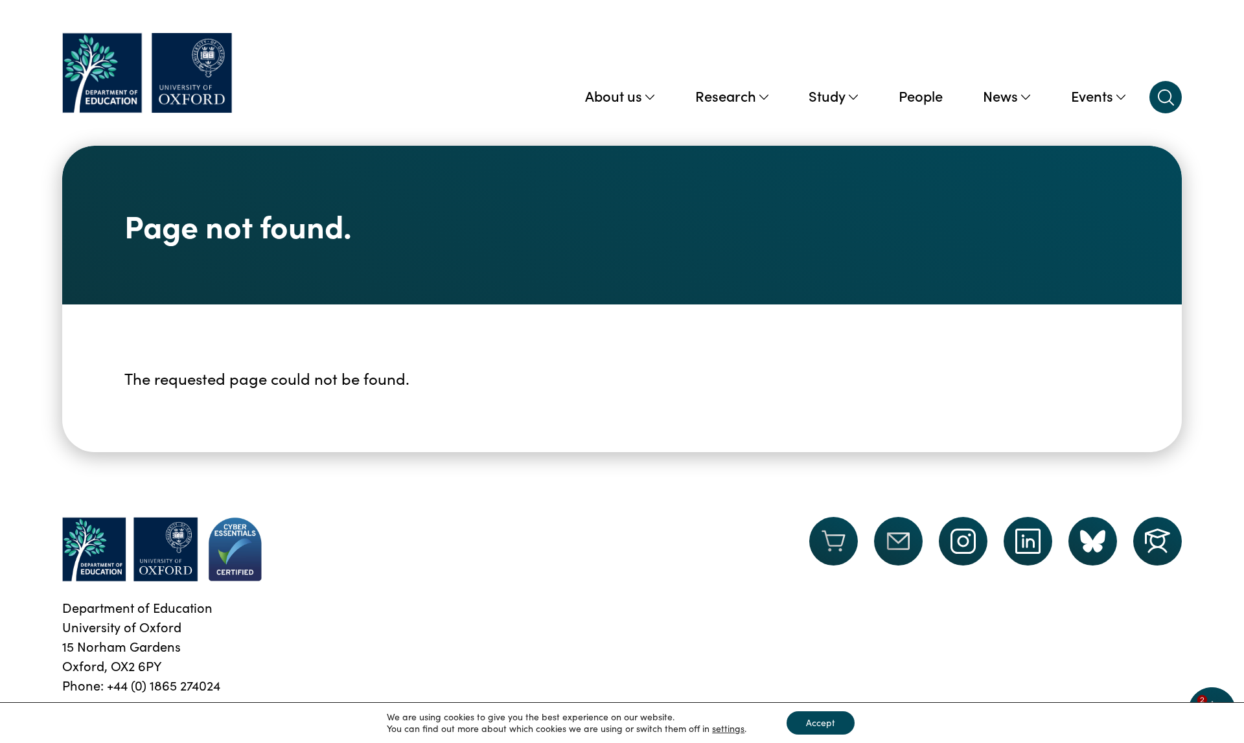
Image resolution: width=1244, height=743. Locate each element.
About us (613, 96)
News (1000, 96)
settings (728, 729)
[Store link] (833, 549)
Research (725, 96)
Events (1092, 96)
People (921, 96)
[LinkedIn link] (1028, 541)
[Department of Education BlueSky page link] (1092, 541)
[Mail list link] (898, 549)
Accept (820, 722)
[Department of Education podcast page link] (1157, 541)
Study (827, 96)
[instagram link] (963, 541)
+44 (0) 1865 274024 (163, 685)
